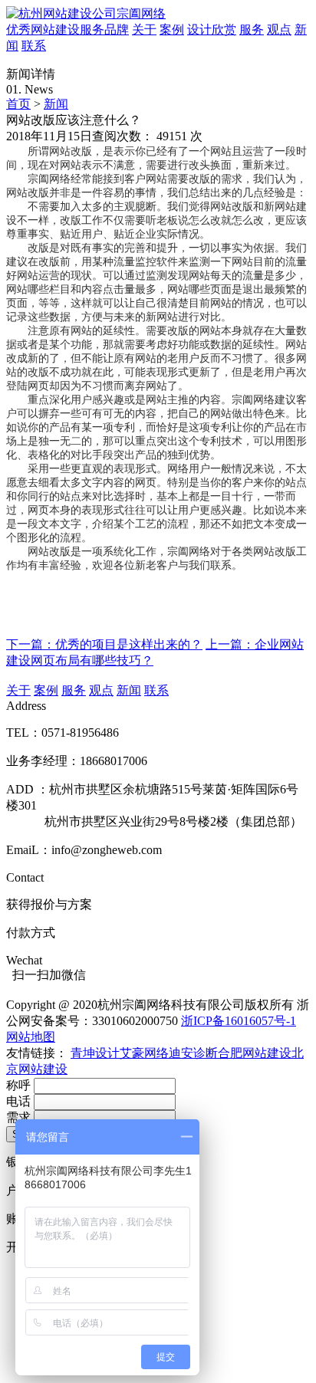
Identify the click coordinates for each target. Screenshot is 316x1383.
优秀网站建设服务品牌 (67, 29)
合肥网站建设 (254, 1052)
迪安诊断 (193, 1052)
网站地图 (30, 1036)
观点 (279, 29)
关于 (144, 29)
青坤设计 (95, 1052)
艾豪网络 (144, 1052)
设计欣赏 (211, 29)
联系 (33, 45)
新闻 (56, 103)
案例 (172, 29)
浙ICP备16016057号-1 (238, 1020)
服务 (251, 29)
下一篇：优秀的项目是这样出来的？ (104, 644)
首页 (18, 103)
